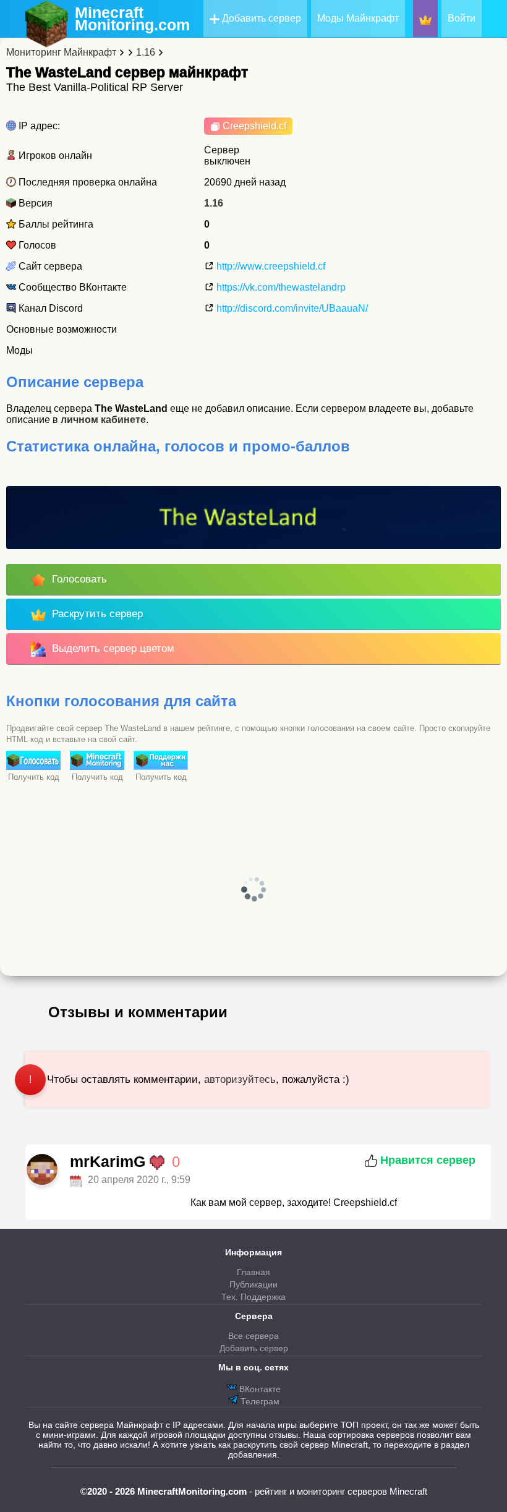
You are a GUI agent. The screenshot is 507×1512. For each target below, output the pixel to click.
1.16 (213, 203)
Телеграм (258, 1401)
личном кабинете (103, 419)
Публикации (253, 1284)
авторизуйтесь (240, 1079)
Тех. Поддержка (253, 1297)
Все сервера (253, 1336)
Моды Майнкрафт (358, 18)
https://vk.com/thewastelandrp (280, 287)
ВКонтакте (259, 1389)
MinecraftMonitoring (132, 18)
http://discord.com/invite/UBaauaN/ (291, 308)
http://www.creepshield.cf (269, 266)
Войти (461, 18)
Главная (253, 1272)
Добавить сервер (260, 18)
